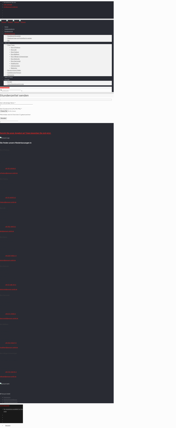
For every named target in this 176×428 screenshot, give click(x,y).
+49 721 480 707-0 (10, 285)
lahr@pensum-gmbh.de (7, 231)
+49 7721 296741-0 (10, 372)
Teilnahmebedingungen (11, 402)
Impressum (7, 397)
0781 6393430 (8, 4)
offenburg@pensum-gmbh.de (9, 173)
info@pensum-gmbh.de (11, 7)
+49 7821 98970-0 (10, 226)
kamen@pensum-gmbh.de (8, 260)
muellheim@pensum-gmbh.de (9, 347)
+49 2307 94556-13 (10, 255)
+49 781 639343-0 (10, 168)
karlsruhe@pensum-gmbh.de (8, 289)
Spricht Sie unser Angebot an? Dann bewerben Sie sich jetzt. (25, 133)
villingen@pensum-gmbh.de (8, 376)
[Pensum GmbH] (13, 22)
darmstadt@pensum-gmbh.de (9, 318)
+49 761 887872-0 (10, 197)
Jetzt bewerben (4, 87)
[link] (21, 91)
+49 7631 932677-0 (10, 343)
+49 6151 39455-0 (10, 314)
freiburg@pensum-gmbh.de (8, 202)
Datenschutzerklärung (10, 399)
